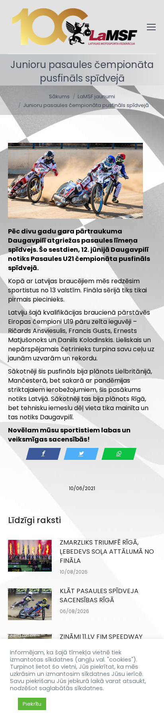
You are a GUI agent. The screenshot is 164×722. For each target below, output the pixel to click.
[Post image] (30, 556)
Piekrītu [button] (32, 704)
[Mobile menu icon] (151, 27)
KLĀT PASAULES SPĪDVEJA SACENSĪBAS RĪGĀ (99, 595)
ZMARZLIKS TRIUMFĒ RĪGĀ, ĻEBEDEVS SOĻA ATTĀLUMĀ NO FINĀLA (107, 551)
